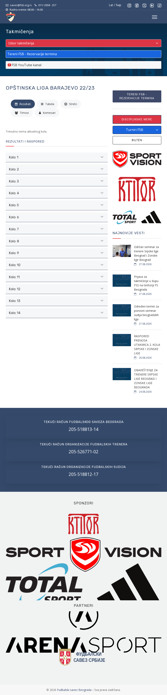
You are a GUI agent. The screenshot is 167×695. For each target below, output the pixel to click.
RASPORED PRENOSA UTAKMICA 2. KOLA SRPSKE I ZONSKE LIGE (147, 344)
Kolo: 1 (13, 157)
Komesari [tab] (48, 113)
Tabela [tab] (49, 104)
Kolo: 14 (14, 313)
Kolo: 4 (14, 193)
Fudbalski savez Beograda (74, 690)
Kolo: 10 (14, 265)
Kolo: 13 (14, 301)
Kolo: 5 (14, 205)
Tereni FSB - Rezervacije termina (136, 96)
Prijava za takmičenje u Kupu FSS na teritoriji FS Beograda (146, 283)
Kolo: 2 (14, 169)
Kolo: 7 (14, 229)
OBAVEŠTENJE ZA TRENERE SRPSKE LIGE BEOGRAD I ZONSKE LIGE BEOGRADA (146, 378)
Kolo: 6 (14, 217)
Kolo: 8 (14, 241)
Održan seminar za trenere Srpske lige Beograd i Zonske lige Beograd (146, 253)
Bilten (137, 140)
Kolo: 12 (14, 289)
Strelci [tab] (72, 104)
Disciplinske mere (137, 119)
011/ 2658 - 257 (47, 5)
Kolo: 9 (14, 253)
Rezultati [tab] (25, 104)
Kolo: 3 (14, 181)
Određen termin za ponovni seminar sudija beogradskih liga (146, 312)
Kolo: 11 (14, 277)
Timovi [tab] (24, 113)
